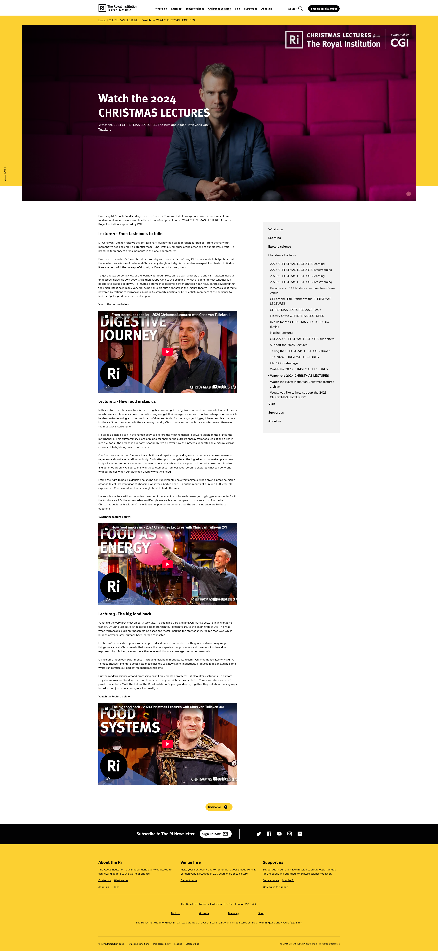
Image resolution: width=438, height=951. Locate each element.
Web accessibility (162, 944)
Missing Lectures (281, 333)
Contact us (104, 880)
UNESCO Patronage (284, 363)
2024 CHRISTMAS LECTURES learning (297, 264)
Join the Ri (288, 880)
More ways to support (275, 887)
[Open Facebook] (269, 834)
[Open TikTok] (300, 834)
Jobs (116, 887)
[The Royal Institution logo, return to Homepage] (120, 8)
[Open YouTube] (279, 834)
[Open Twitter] (259, 834)
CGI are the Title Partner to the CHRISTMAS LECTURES (300, 301)
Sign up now (211, 834)
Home (102, 20)
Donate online (271, 880)
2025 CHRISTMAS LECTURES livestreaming (301, 282)
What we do (121, 880)
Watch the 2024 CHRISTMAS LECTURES (299, 376)
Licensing (233, 913)
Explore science (195, 8)
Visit (237, 8)
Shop (261, 913)
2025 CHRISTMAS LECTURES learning (297, 276)
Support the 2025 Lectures (288, 345)
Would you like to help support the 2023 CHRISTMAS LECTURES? (298, 395)
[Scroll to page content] (5, 172)
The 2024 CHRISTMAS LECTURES (294, 357)
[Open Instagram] (289, 834)
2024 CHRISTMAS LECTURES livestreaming (301, 270)
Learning (176, 8)
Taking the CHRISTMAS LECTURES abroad (300, 351)
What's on (161, 8)
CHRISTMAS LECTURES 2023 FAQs (295, 310)
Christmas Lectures (219, 8)
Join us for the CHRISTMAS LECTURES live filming (300, 324)
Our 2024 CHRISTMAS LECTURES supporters (302, 339)
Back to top (214, 807)
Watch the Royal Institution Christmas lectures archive (302, 384)
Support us (250, 8)
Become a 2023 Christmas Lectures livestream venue (302, 290)
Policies (178, 944)
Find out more (189, 880)
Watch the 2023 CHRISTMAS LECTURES (299, 369)
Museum (204, 913)
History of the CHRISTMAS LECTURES (297, 316)
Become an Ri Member (324, 8)
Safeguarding (192, 944)
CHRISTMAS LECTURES (124, 20)
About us (266, 8)
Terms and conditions (138, 944)
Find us (175, 913)
